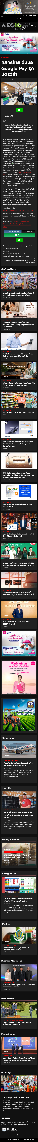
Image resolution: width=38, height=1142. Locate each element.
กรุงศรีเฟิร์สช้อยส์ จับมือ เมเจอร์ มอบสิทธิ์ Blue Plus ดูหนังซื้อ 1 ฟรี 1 (19, 521)
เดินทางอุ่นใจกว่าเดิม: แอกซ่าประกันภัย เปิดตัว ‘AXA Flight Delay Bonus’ (19, 370)
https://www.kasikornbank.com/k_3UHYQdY (18, 210)
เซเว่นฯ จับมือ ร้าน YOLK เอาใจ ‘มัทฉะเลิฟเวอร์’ (19, 400)
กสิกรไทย (18, 246)
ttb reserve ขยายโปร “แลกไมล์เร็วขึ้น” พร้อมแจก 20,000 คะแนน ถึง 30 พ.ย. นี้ (19, 580)
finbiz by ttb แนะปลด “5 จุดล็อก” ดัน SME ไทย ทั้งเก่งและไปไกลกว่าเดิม (19, 341)
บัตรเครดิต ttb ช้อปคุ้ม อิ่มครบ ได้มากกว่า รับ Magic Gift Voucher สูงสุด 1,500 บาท (17, 254)
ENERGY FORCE (8, 896)
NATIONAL (13, 1020)
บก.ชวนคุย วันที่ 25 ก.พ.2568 (19, 1083)
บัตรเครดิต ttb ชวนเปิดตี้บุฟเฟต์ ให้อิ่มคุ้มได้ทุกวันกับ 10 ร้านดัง (19, 260)
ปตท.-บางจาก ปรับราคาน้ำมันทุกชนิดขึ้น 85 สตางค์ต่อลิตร (19, 885)
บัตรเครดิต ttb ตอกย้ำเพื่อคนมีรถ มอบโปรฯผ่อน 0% (19, 492)
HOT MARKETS (5, 57)
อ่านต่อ (23, 777)
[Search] (35, 26)
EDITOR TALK (13, 1095)
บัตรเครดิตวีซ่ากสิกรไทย (12, 248)
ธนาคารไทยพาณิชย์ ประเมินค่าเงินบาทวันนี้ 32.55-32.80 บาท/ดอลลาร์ (18, 857)
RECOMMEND (20, 1020)
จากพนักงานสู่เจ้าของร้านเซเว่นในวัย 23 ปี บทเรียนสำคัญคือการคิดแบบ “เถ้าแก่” (19, 280)
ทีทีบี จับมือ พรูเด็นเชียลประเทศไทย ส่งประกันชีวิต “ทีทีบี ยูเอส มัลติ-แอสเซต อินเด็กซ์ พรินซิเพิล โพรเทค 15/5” (19, 460)
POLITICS (13, 945)
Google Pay (11, 246)
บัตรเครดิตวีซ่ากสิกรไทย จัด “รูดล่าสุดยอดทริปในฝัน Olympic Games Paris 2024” (18, 224)
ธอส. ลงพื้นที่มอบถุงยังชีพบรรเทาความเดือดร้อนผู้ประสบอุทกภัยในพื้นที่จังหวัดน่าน (19, 1045)
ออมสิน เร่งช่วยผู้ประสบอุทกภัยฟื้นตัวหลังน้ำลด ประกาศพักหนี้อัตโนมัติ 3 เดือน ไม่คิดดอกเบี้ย (19, 972)
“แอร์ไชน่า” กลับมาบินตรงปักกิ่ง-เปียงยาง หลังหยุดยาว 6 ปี (19, 749)
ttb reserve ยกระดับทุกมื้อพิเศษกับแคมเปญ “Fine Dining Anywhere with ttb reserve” (19, 310)
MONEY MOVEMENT (10, 852)
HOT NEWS (15, 760)
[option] (19, 855)
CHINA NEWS (7, 760)
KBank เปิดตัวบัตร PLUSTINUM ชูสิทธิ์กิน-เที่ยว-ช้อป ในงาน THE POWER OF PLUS (19, 551)
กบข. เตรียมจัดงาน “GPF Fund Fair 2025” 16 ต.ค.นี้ (19, 609)
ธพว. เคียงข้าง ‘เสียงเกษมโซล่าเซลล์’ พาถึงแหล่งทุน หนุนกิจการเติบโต (19, 799)
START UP (13, 809)
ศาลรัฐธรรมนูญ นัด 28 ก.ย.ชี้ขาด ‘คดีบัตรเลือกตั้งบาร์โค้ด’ (19, 935)
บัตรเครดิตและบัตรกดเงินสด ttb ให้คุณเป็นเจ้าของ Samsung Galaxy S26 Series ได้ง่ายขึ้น (19, 429)
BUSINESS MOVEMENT (9, 982)
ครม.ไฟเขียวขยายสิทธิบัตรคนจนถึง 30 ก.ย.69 (19, 1010)
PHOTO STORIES (7, 1055)
